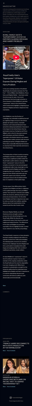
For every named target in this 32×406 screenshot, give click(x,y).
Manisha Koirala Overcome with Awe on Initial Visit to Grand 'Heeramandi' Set (14, 380)
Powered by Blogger (17, 397)
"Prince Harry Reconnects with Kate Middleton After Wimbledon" (16, 345)
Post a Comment (11, 350)
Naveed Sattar (9, 6)
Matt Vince (20, 401)
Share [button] (4, 285)
